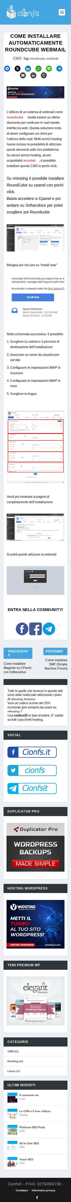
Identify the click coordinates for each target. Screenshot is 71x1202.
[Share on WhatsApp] (40, 69)
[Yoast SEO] (12, 1162)
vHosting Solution (23, 699)
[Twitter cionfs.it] (32, 778)
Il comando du (29, 1095)
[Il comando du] (12, 1098)
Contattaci (22, 1190)
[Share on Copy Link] (45, 75)
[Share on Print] (35, 75)
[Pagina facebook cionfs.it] (22, 637)
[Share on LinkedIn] (30, 69)
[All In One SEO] (12, 1146)
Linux (11, 1071)
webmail (52, 58)
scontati (29, 160)
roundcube (37, 58)
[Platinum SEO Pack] (12, 1130)
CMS (17, 58)
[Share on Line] (50, 69)
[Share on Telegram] (61, 69)
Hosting (12, 1061)
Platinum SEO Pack (32, 1127)
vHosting (14, 711)
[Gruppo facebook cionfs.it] (36, 637)
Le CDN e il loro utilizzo (35, 1111)
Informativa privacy (43, 1190)
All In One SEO (29, 1143)
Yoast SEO (26, 1159)
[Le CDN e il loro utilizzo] (12, 1114)
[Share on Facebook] (9, 69)
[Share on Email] (24, 75)
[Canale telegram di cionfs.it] (49, 637)
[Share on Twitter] (19, 69)
